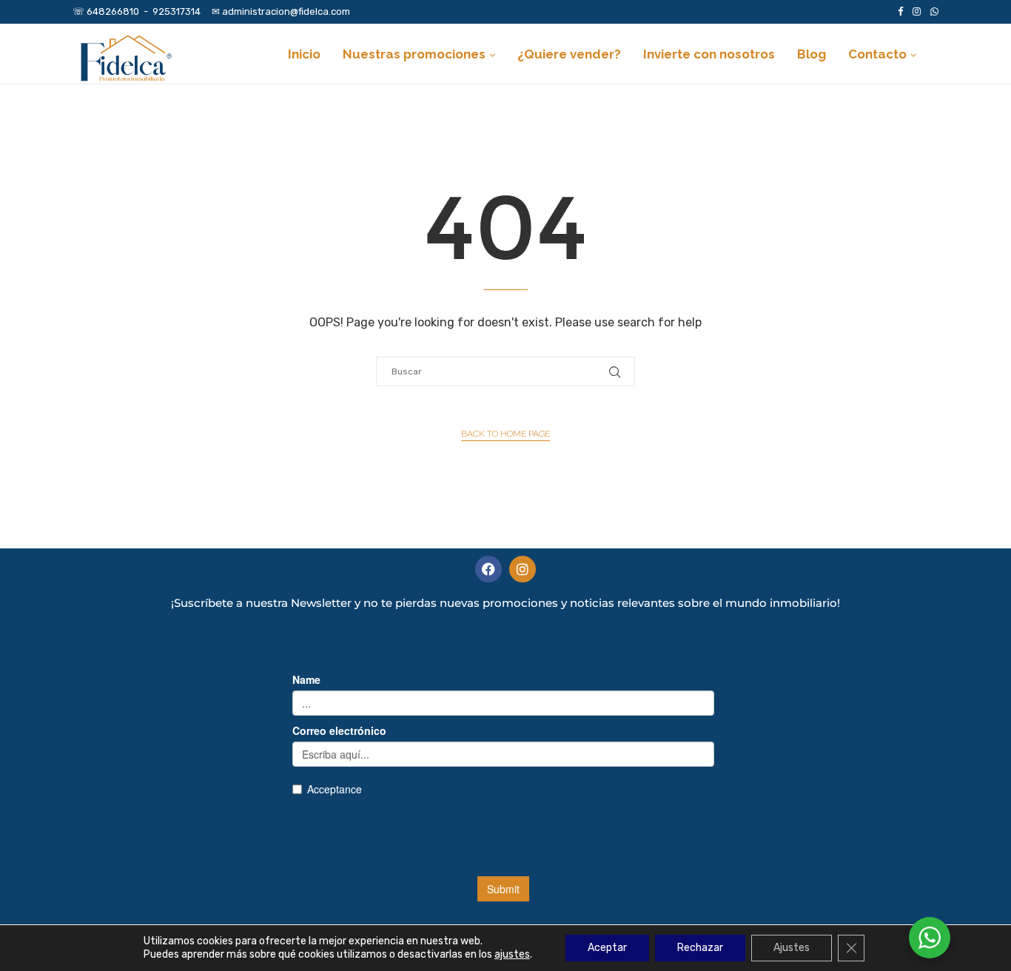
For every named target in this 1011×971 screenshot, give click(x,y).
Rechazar (700, 947)
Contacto (877, 54)
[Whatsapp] (934, 12)
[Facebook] (900, 12)
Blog (811, 54)
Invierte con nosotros (709, 54)
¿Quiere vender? (569, 54)
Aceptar (607, 947)
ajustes (512, 954)
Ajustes (791, 947)
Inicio (304, 54)
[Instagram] (917, 12)
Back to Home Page (505, 434)
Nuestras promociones (414, 54)
